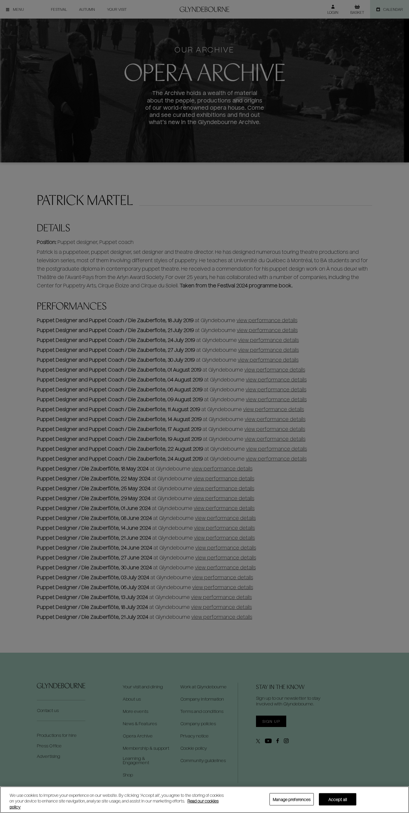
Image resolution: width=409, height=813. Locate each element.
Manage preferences (291, 799)
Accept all (337, 799)
